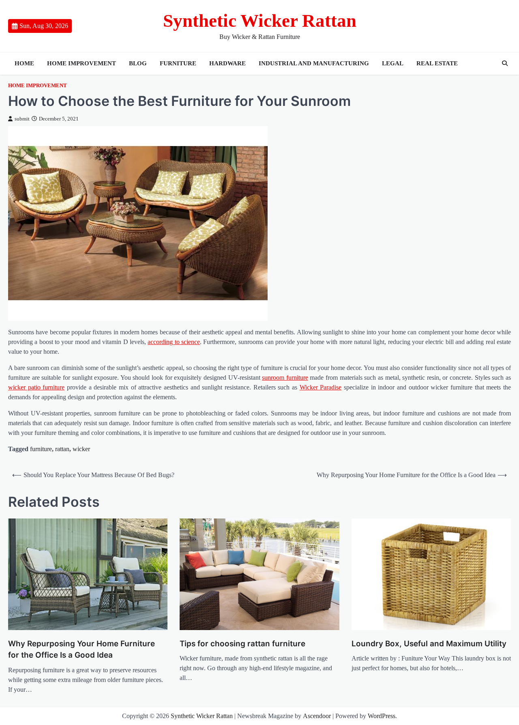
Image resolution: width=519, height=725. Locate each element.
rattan (62, 448)
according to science (174, 341)
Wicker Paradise (321, 387)
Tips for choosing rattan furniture (242, 643)
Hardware (227, 63)
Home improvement (81, 63)
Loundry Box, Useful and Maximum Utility (429, 643)
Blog (138, 63)
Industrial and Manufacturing (314, 63)
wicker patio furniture (36, 387)
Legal (392, 63)
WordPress (381, 715)
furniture (178, 63)
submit (22, 119)
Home (24, 63)
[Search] (505, 63)
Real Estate (437, 63)
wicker (81, 448)
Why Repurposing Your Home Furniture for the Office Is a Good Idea (81, 649)
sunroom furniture (285, 377)
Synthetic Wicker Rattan (259, 21)
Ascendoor (317, 715)
